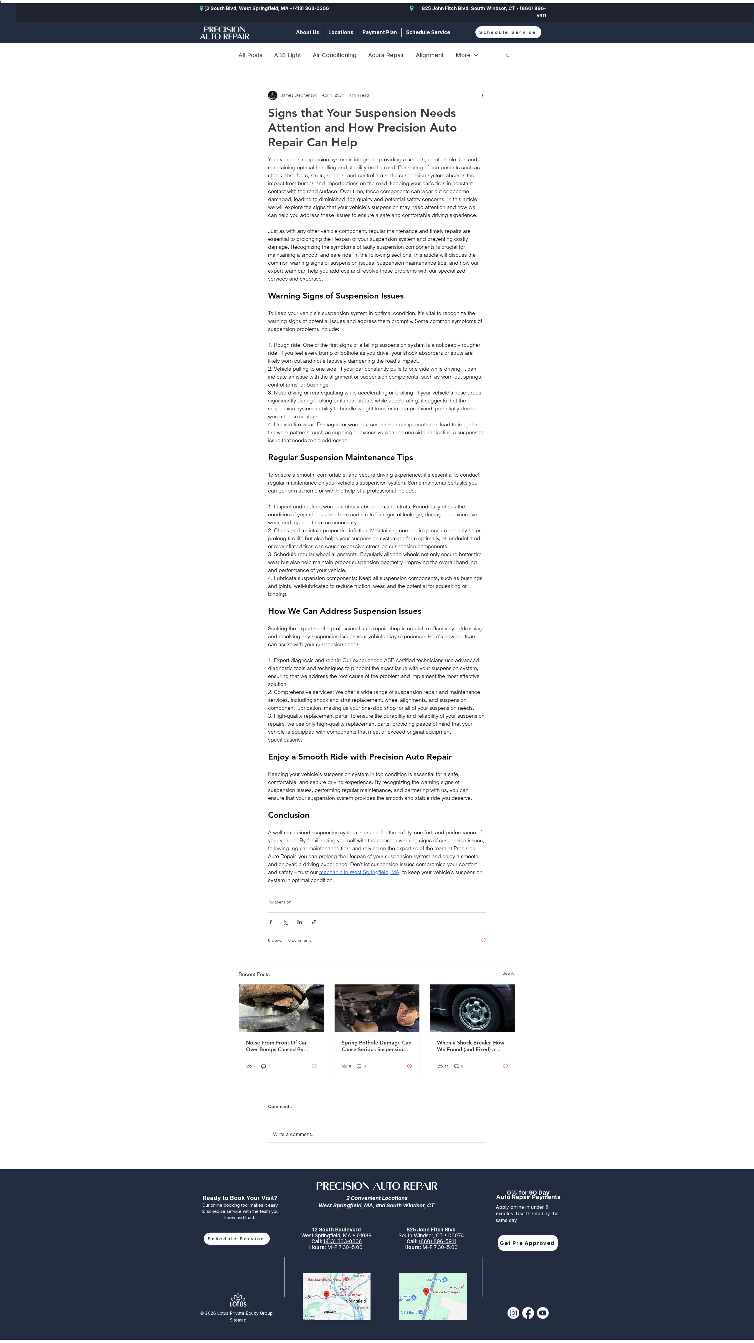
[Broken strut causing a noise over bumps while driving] (281, 1008)
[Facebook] (528, 1313)
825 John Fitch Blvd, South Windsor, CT (468, 8)
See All (508, 973)
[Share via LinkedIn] (299, 922)
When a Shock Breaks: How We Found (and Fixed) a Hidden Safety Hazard (470, 1046)
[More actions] (482, 95)
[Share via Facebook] (271, 922)
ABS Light (287, 55)
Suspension (280, 902)
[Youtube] (543, 1313)
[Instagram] (513, 1313)
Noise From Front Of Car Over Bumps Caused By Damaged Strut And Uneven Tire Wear (280, 1046)
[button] (341, 32)
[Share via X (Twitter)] (285, 922)
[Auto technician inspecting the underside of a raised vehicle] (377, 1008)
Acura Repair (386, 55)
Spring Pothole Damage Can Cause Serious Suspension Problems (376, 1046)
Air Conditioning (334, 55)
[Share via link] (314, 922)
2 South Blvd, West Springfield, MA (247, 8)
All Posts (250, 55)
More (463, 55)
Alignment (430, 55)
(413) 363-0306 (311, 8)
